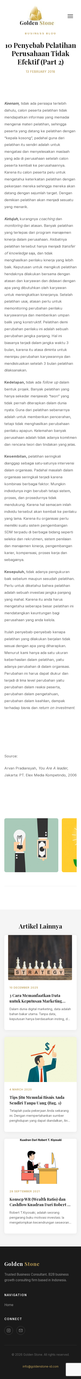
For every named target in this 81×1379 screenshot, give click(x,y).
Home (8, 1305)
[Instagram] (8, 1330)
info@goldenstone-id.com (41, 1366)
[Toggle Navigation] (70, 16)
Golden (22, 1263)
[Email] (20, 1330)
